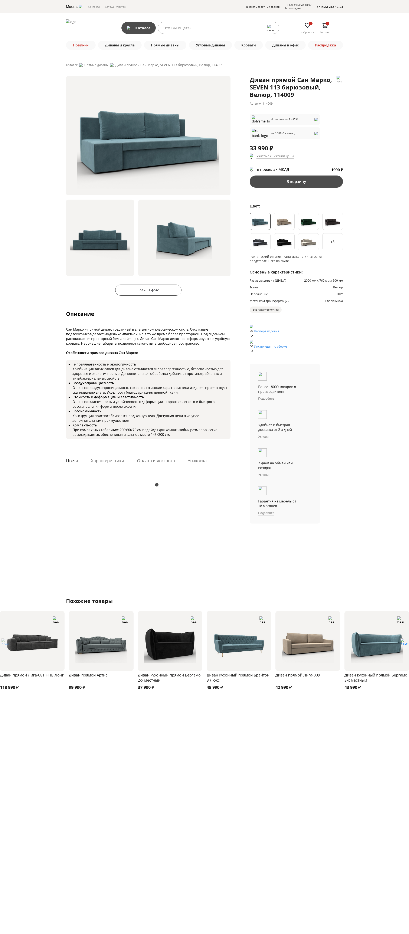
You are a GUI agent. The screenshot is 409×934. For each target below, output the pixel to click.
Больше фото (148, 290)
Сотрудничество (115, 7)
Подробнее (266, 398)
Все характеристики (266, 309)
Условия (264, 437)
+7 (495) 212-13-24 (330, 7)
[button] (404, 643)
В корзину (296, 181)
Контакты (94, 7)
